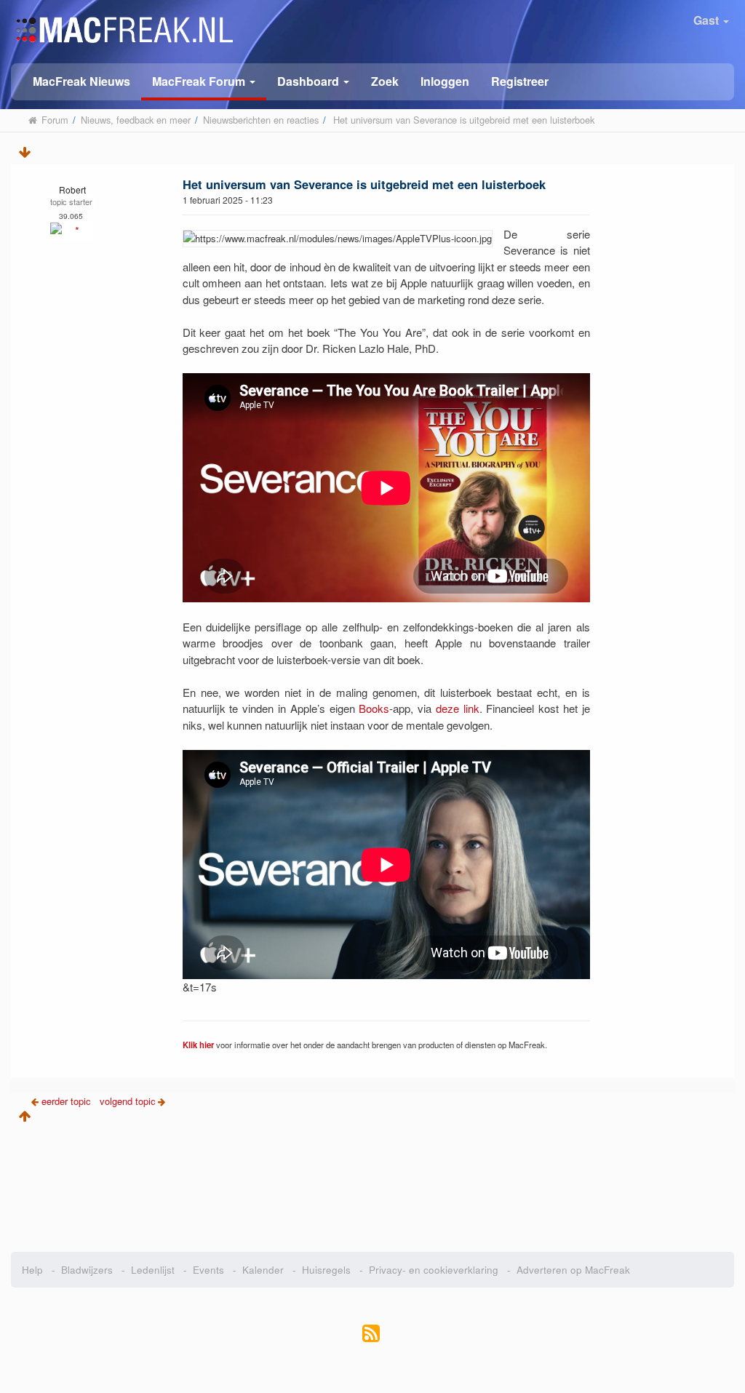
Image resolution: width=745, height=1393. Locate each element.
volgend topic (128, 1101)
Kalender (263, 1270)
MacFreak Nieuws (81, 81)
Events (208, 1270)
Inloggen (445, 81)
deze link (457, 708)
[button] (203, 81)
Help (32, 1270)
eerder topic (68, 1101)
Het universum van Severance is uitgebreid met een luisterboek (364, 184)
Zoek (385, 81)
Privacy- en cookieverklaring (433, 1270)
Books (374, 708)
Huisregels (326, 1270)
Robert (72, 189)
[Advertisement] (372, 1183)
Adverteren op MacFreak (573, 1270)
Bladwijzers (87, 1270)
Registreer (520, 81)
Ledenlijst (153, 1270)
